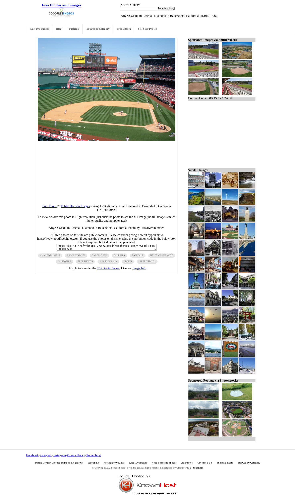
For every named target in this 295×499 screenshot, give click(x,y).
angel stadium (76, 255)
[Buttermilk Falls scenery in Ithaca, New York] (247, 187)
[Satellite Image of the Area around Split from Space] (247, 254)
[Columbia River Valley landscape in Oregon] (196, 204)
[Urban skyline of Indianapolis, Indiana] (230, 221)
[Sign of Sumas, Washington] (230, 355)
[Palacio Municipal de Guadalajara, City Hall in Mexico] (196, 322)
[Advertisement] (106, 169)
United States (147, 261)
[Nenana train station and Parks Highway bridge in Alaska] (247, 372)
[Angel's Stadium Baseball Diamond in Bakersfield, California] (230, 237)
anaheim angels (50, 255)
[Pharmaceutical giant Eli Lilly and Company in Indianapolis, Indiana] (230, 254)
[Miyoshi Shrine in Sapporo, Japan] (213, 254)
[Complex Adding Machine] (247, 271)
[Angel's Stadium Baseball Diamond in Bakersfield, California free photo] (106, 140)
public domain (108, 261)
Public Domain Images (75, 206)
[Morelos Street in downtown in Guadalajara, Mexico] (230, 288)
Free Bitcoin (124, 28)
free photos (85, 261)
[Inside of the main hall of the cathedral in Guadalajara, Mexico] (247, 305)
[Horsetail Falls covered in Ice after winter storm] (247, 338)
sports (128, 261)
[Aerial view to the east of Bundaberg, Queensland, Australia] (213, 204)
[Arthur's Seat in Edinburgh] (196, 355)
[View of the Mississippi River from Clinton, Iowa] (213, 338)
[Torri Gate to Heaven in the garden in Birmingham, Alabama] (247, 322)
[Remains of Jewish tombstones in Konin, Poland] (213, 372)
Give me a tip (204, 462)
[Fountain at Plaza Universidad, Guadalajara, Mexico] (230, 305)
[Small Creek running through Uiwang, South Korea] (196, 221)
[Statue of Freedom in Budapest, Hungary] (247, 237)
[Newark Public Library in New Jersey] (196, 187)
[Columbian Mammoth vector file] (213, 271)
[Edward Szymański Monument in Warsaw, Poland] (247, 221)
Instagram (59, 455)
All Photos (187, 462)
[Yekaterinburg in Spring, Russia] (247, 355)
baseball (137, 255)
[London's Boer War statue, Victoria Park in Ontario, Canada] (196, 288)
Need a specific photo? (164, 462)
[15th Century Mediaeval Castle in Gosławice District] (196, 372)
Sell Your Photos (147, 28)
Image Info (139, 268)
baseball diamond (161, 255)
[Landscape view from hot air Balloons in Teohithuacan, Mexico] (213, 322)
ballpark (119, 255)
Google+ (46, 455)
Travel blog (93, 455)
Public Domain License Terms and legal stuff (59, 462)
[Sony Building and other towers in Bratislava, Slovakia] (196, 254)
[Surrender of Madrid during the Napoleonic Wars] (230, 271)
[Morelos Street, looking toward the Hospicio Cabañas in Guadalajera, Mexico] (213, 288)
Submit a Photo (225, 462)
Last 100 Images (39, 28)
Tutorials (74, 28)
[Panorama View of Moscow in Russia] (213, 221)
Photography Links (114, 462)
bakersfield (99, 255)
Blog (59, 28)
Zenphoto (198, 467)
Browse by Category (98, 28)
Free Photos (49, 206)
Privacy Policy (76, 455)
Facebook (32, 455)
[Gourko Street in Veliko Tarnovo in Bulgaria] (196, 271)
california (64, 261)
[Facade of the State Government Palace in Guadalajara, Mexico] (213, 305)
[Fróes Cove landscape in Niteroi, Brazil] (213, 355)
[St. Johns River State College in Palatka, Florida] (230, 338)
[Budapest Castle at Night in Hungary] (213, 237)
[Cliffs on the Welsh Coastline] (247, 204)
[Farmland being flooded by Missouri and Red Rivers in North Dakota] (196, 305)
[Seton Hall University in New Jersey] (213, 187)
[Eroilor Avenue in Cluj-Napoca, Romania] (230, 187)
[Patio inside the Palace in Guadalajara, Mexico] (247, 288)
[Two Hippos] (196, 237)
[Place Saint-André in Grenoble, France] (196, 338)
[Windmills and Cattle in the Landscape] (230, 204)
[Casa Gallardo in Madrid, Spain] (230, 372)
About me (93, 462)
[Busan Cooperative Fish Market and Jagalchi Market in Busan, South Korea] (230, 322)
